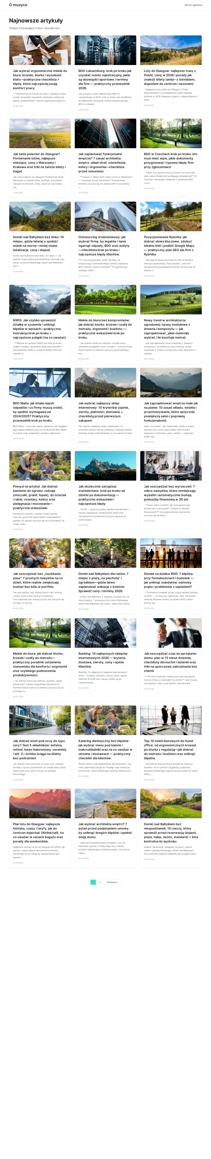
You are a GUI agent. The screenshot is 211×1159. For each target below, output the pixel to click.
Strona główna (193, 4)
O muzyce (18, 5)
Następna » (112, 882)
